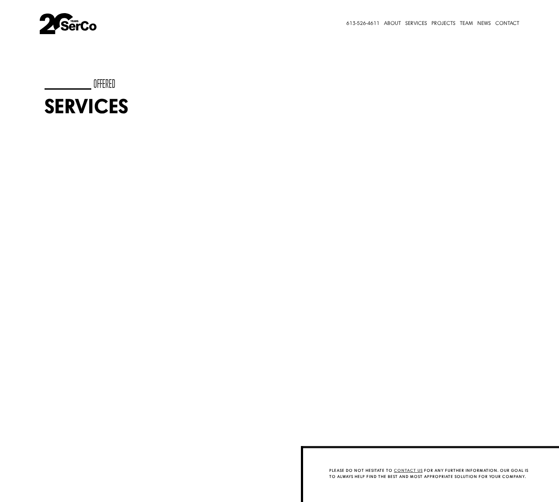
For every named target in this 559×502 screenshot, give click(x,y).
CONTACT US (408, 471)
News (484, 23)
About (392, 23)
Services (416, 23)
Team (466, 23)
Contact (507, 23)
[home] (80, 23)
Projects (443, 23)
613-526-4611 (363, 23)
